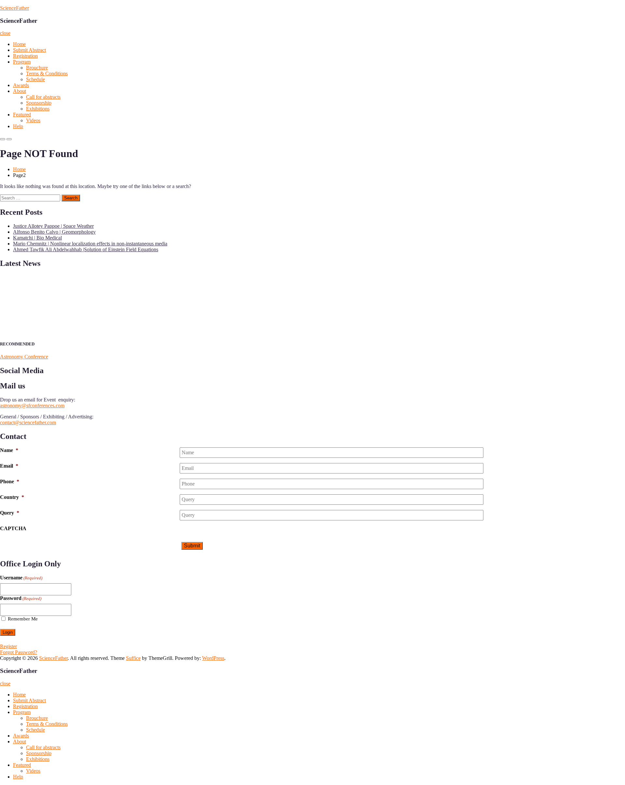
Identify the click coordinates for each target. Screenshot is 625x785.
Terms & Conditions (47, 73)
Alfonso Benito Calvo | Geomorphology (54, 232)
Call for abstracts (43, 97)
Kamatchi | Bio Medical (37, 237)
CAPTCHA (13, 528)
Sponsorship (38, 103)
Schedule (35, 79)
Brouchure (37, 67)
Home (19, 44)
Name (9, 450)
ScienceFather (14, 8)
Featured (22, 114)
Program (22, 62)
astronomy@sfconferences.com (32, 405)
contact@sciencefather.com (28, 422)
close (5, 33)
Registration (25, 56)
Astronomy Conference (24, 356)
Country (12, 497)
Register (8, 646)
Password (20, 598)
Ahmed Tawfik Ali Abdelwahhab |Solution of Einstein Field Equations (85, 249)
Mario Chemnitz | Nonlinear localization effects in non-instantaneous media (90, 243)
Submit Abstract (29, 50)
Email (9, 466)
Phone (9, 481)
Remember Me (23, 618)
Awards (21, 85)
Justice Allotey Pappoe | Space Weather (53, 226)
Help (18, 126)
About (19, 91)
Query (9, 513)
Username (21, 577)
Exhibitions (37, 108)
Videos (33, 120)
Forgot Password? (18, 652)
